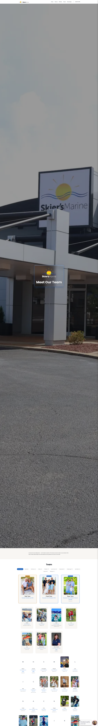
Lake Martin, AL (77, 569)
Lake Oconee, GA (54, 569)
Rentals (60, 1)
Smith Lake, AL (33, 569)
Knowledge (69, 1)
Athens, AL (40, 569)
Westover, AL (52, 571)
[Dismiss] (79, 720)
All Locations (20, 569)
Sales (52, 1)
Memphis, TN (46, 569)
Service (56, 1)
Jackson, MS (45, 571)
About (64, 1)
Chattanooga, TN (69, 569)
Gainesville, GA (61, 569)
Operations (26, 569)
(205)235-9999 (77, 1)
